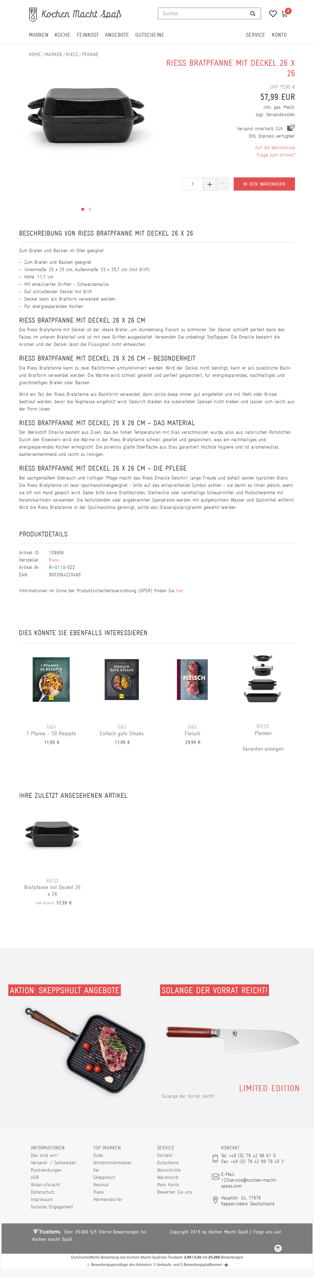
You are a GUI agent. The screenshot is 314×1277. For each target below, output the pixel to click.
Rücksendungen (46, 1170)
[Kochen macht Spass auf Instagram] (278, 1249)
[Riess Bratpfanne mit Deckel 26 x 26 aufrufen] (52, 837)
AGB (35, 1177)
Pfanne (90, 54)
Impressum (42, 1199)
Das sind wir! (44, 1155)
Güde (98, 1155)
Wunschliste (169, 1170)
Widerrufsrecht (45, 1185)
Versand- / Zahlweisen (53, 1162)
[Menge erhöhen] (209, 184)
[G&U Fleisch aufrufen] (192, 683)
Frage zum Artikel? (276, 155)
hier (180, 590)
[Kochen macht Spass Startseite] (35, 54)
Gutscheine (149, 35)
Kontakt (164, 1155)
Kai (96, 1170)
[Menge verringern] (222, 184)
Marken (38, 35)
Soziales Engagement (52, 1207)
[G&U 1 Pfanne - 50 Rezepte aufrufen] (51, 683)
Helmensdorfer (107, 1199)
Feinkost (88, 35)
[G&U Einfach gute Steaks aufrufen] (121, 683)
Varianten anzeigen (263, 749)
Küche (63, 35)
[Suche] (253, 13)
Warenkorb (167, 1177)
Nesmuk (101, 1185)
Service (255, 35)
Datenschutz (43, 1192)
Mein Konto (168, 1185)
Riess (72, 54)
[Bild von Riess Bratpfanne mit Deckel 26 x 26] (86, 113)
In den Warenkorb (264, 184)
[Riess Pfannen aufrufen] (262, 683)
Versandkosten (280, 114)
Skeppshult (104, 1177)
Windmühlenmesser (112, 1162)
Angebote (117, 35)
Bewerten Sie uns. (175, 1192)
